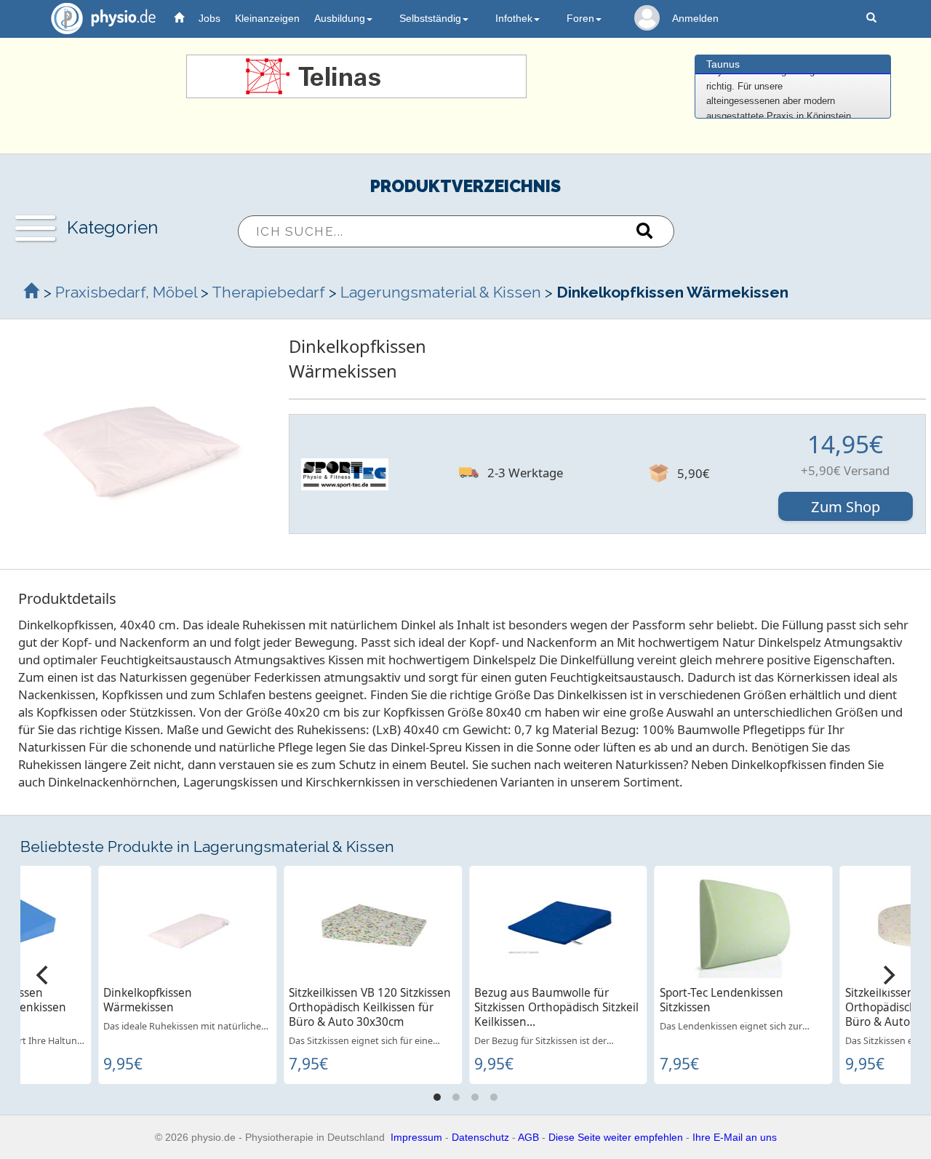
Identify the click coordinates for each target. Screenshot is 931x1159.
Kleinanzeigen (267, 18)
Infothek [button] (513, 18)
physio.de (103, 18)
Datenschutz (480, 1137)
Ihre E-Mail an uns (734, 1137)
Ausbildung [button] (339, 18)
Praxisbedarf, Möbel (126, 292)
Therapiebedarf (268, 292)
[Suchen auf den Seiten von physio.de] (873, 18)
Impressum (416, 1137)
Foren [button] (580, 18)
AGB (528, 1137)
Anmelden (695, 18)
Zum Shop (845, 506)
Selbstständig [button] (430, 18)
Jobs (209, 18)
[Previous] (44, 975)
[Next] (887, 975)
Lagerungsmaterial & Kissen (440, 292)
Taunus (723, 64)
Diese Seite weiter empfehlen (615, 1137)
